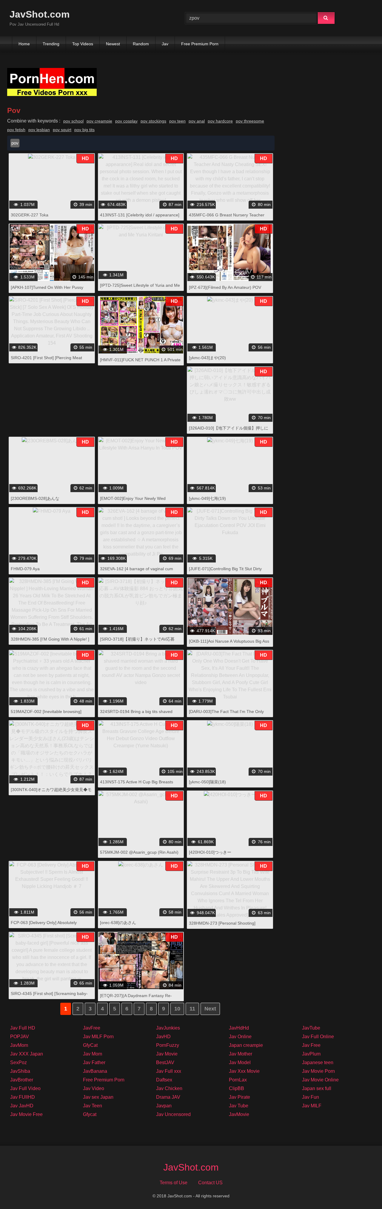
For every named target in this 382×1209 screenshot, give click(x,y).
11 (192, 1009)
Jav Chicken (169, 1088)
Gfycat (89, 1114)
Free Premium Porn (199, 43)
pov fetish (16, 129)
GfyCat (90, 1045)
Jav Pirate (239, 1097)
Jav (165, 43)
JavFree (91, 1027)
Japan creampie (246, 1045)
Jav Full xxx (168, 1071)
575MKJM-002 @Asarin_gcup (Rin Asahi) (139, 852)
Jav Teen (92, 1105)
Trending (51, 43)
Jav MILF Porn (98, 1036)
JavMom (19, 1045)
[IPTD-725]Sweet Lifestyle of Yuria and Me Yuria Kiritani (140, 288)
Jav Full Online (318, 1036)
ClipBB (236, 1088)
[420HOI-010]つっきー (210, 852)
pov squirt (62, 129)
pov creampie (99, 121)
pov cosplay (126, 121)
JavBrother (21, 1079)
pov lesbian (39, 129)
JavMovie (239, 1114)
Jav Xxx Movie (244, 1071)
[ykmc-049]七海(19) (207, 498)
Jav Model (240, 1062)
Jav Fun (310, 1097)
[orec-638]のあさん (118, 922)
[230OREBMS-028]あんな (35, 498)
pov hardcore (220, 121)
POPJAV (19, 1036)
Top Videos (82, 43)
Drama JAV (168, 1097)
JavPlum (311, 1053)
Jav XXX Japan (26, 1053)
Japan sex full (316, 1088)
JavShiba (20, 1071)
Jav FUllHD (22, 1097)
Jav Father (94, 1062)
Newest (113, 43)
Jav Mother (240, 1053)
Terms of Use (173, 1182)
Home (24, 43)
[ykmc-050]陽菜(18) (207, 781)
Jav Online (240, 1036)
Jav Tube (238, 1105)
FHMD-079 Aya (25, 568)
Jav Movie (167, 1053)
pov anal (197, 121)
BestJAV (165, 1062)
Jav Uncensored (173, 1114)
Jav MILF (311, 1105)
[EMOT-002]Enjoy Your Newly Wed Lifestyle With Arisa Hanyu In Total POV (137, 501)
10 (177, 1009)
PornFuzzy (167, 1045)
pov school (73, 121)
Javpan (164, 1105)
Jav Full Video (25, 1088)
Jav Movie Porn (318, 1071)
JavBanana (95, 1071)
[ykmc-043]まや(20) (207, 357)
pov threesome (250, 121)
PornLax (238, 1079)
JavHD (163, 1036)
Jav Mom (92, 1053)
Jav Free (311, 1045)
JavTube (311, 1027)
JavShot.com (40, 14)
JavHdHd (239, 1027)
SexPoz (18, 1062)
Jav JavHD (21, 1105)
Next (210, 1009)
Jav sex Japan (98, 1097)
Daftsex (164, 1079)
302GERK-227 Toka (29, 215)
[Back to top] (362, 1191)
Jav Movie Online (320, 1079)
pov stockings (153, 121)
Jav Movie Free (26, 1114)
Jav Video (93, 1088)
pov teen (177, 121)
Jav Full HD (22, 1027)
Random (141, 43)
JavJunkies (168, 1027)
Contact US (210, 1182)
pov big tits (84, 129)
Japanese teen (317, 1062)
